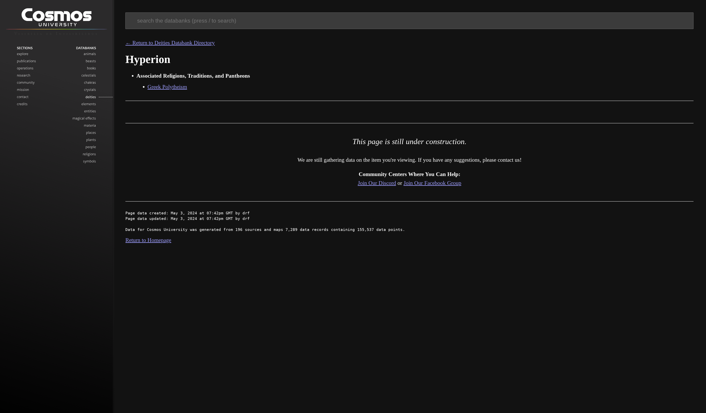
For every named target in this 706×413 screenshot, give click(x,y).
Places (91, 133)
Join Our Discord (377, 183)
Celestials (88, 75)
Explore (22, 54)
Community (26, 82)
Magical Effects (84, 118)
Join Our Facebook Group (432, 183)
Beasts (91, 61)
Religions (89, 154)
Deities (90, 97)
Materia (90, 125)
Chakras (90, 82)
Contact (22, 97)
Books (91, 68)
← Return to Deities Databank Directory (170, 43)
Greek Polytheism (167, 87)
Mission (23, 90)
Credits (22, 104)
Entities (90, 111)
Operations (25, 68)
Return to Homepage (148, 240)
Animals (90, 54)
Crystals (90, 90)
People (90, 147)
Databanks (86, 48)
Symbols (89, 161)
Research (23, 75)
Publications (26, 61)
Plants (91, 140)
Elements (88, 104)
